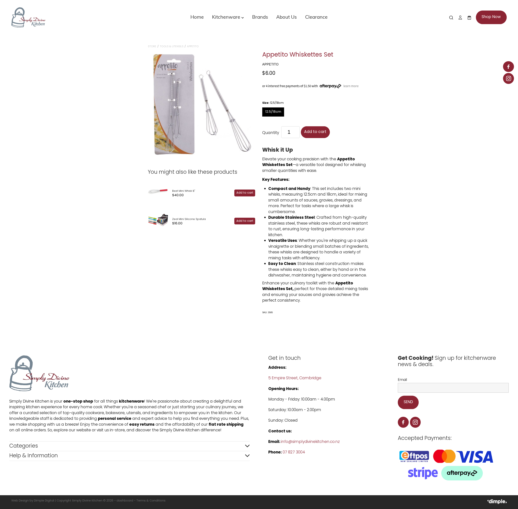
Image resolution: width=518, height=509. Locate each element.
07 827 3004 (294, 452)
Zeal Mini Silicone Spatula (189, 219)
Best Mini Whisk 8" (183, 191)
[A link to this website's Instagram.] (508, 78)
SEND (408, 402)
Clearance (316, 16)
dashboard (125, 500)
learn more (351, 86)
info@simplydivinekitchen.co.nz (310, 442)
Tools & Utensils (172, 46)
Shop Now (491, 17)
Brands (260, 16)
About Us (286, 16)
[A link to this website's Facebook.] (508, 66)
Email (402, 380)
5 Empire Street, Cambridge (295, 378)
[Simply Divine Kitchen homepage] (60, 17)
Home (197, 16)
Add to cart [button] (315, 132)
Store (152, 46)
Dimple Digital (44, 500)
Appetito (193, 46)
